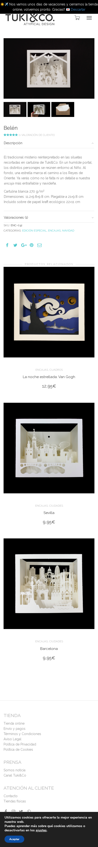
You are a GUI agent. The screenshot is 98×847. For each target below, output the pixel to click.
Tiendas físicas (15, 801)
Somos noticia (14, 770)
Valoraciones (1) (16, 217)
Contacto (11, 796)
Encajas (54, 230)
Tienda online (14, 723)
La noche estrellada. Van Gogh (49, 377)
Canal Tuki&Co (15, 775)
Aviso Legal (12, 739)
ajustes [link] (41, 830)
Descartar (78, 9)
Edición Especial (34, 230)
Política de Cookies (18, 749)
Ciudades (56, 505)
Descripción (13, 143)
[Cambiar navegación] (89, 18)
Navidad (68, 230)
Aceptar (14, 839)
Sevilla (49, 513)
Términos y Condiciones (22, 734)
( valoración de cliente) (37, 135)
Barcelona (49, 649)
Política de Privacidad (20, 744)
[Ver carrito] (76, 17)
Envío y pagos (14, 729)
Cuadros (56, 369)
